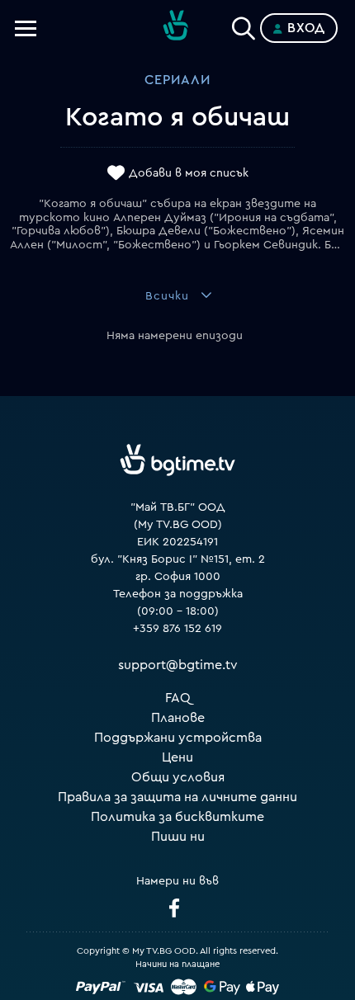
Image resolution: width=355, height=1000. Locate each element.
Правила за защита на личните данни (177, 797)
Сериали (177, 80)
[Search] (243, 25)
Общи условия (178, 777)
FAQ (178, 698)
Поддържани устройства (178, 737)
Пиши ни (178, 836)
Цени (177, 757)
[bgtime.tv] (177, 460)
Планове (178, 717)
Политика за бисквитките (177, 816)
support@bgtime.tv (178, 665)
